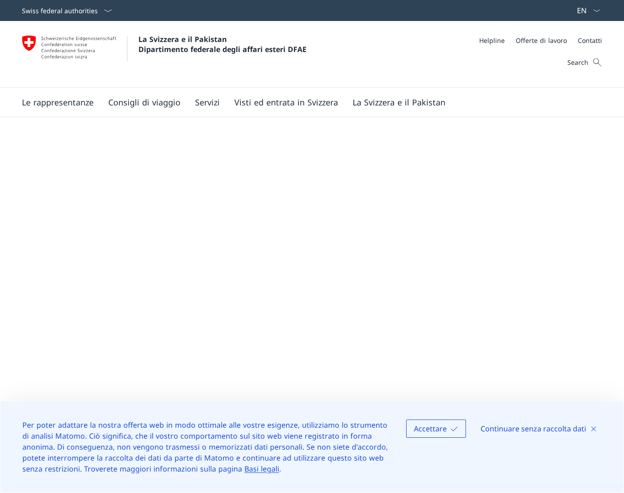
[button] (58, 102)
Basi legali (261, 469)
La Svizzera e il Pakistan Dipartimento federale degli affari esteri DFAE (222, 44)
